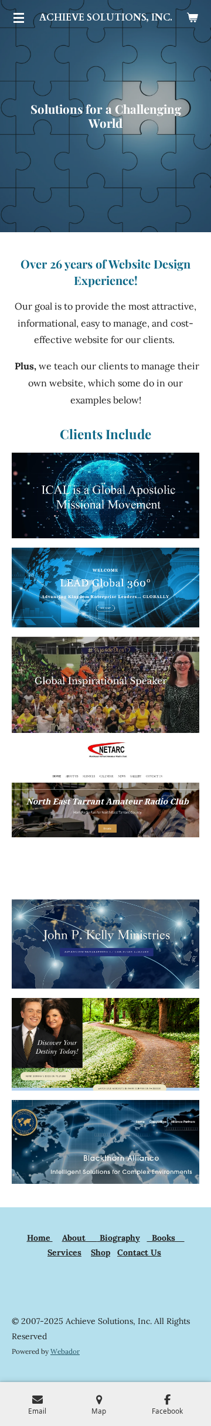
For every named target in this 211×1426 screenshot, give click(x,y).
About (79, 1238)
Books (166, 1238)
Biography (118, 1238)
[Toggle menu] (19, 17)
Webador (65, 1351)
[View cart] (192, 17)
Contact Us (139, 1252)
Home (40, 1238)
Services (64, 1252)
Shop (100, 1252)
